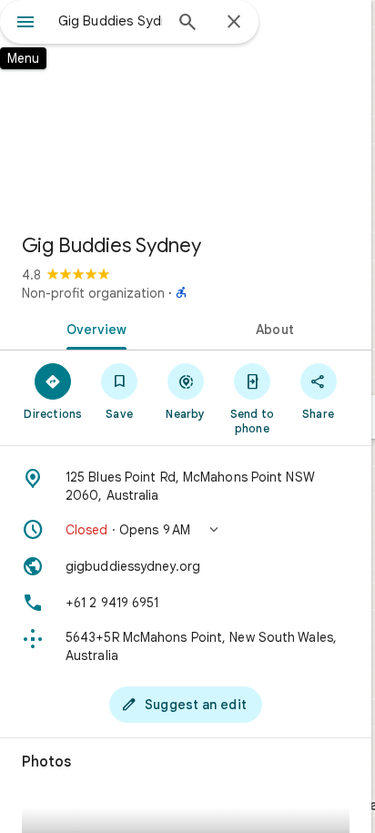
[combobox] (110, 21)
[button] (185, 530)
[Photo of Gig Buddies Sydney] (185, 109)
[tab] (93, 328)
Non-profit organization (93, 293)
